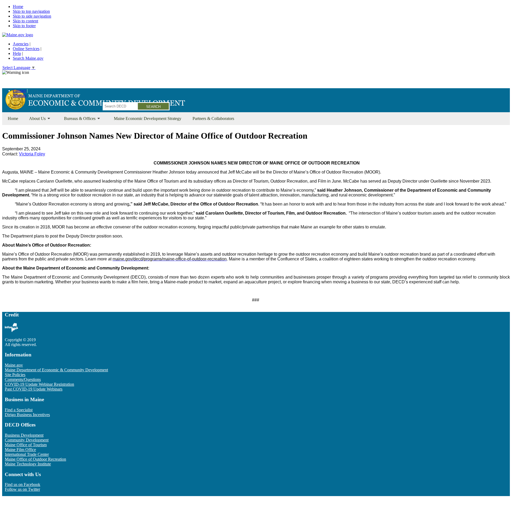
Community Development (27, 440)
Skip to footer (24, 25)
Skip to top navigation (31, 11)
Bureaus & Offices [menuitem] (76, 120)
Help (17, 53)
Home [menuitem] (13, 118)
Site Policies (15, 374)
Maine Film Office (20, 449)
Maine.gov (14, 365)
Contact (19, 90)
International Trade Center (27, 454)
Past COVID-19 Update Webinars (33, 389)
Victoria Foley (32, 154)
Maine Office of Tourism (26, 444)
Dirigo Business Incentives (27, 414)
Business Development (24, 435)
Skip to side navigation (32, 16)
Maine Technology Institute (28, 464)
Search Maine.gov (28, 58)
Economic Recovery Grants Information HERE (42, 81)
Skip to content (25, 21)
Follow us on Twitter (22, 489)
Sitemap (19, 95)
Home (18, 6)
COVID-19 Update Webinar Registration (39, 384)
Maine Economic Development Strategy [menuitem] (147, 118)
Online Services (26, 48)
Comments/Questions (23, 379)
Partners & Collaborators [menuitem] (213, 118)
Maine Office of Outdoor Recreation (35, 459)
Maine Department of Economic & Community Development (56, 370)
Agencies (21, 44)
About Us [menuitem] (35, 120)
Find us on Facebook (22, 484)
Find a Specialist (19, 410)
